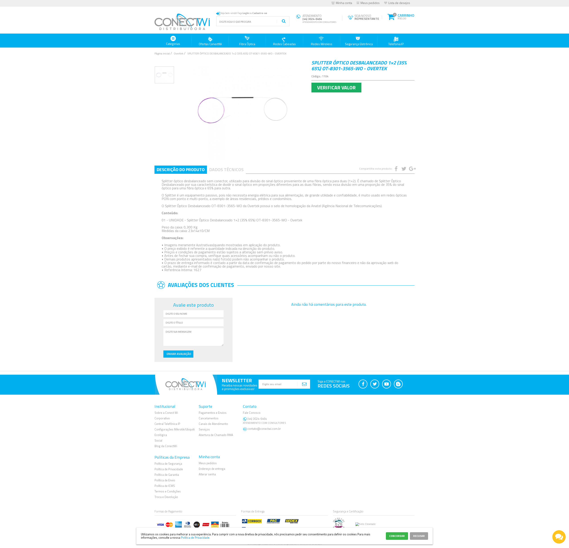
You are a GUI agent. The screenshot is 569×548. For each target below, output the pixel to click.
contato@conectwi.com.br (264, 428)
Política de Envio (164, 480)
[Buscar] (283, 21)
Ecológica (160, 435)
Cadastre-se (259, 13)
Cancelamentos (208, 418)
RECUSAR (419, 536)
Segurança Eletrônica (359, 44)
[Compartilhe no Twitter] (403, 169)
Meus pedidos (370, 2)
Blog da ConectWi (165, 446)
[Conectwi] (182, 29)
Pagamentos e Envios (212, 412)
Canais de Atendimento (213, 424)
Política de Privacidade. (195, 537)
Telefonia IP (396, 44)
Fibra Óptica (247, 44)
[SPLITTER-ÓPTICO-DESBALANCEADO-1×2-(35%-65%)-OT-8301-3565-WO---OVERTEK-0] (164, 75)
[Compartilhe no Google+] (411, 169)
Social (158, 440)
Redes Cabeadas (284, 44)
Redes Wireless (321, 44)
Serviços (204, 429)
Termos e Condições (167, 491)
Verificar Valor (336, 87)
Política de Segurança (168, 463)
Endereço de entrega (212, 468)
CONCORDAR (397, 536)
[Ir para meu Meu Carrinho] (391, 16)
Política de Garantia (166, 474)
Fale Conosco (251, 412)
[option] (164, 75)
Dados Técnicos (226, 169)
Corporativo (162, 418)
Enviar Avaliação (179, 354)
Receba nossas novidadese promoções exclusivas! (239, 387)
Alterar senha (207, 474)
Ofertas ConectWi (210, 44)
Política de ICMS (164, 486)
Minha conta (344, 2)
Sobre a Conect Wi (166, 412)
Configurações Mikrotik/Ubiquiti (174, 429)
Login (245, 13)
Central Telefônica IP (167, 424)
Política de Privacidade (168, 469)
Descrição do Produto (181, 169)
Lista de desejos (399, 2)
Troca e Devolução (166, 497)
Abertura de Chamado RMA (216, 435)
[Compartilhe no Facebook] (395, 169)
